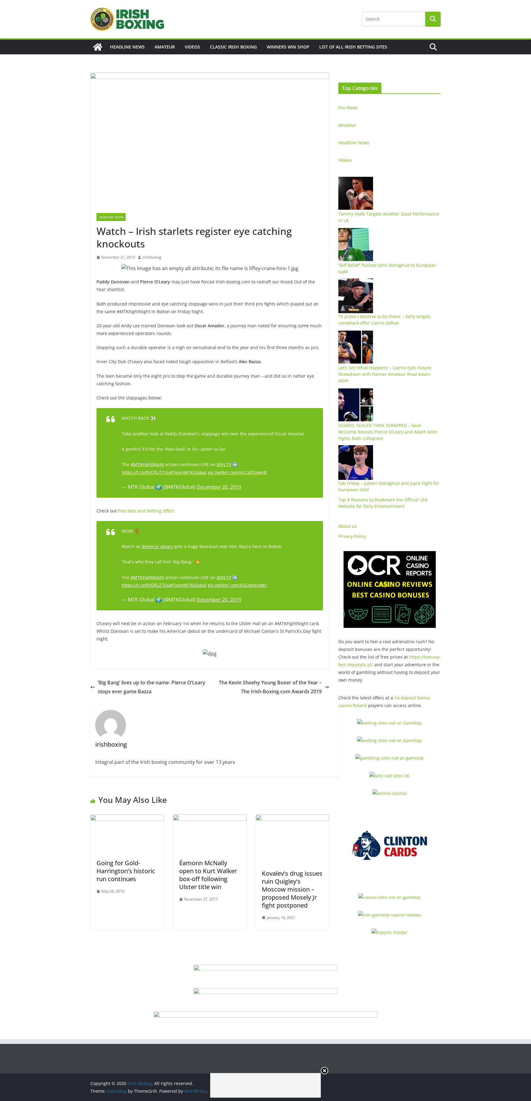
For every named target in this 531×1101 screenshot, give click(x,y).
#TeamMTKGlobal (188, 472)
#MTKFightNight (147, 464)
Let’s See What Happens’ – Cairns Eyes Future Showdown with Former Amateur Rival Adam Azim (384, 374)
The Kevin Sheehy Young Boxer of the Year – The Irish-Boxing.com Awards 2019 (270, 687)
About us (347, 526)
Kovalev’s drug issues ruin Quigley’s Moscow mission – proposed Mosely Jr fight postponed (292, 889)
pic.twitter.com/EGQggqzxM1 (237, 585)
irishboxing (152, 257)
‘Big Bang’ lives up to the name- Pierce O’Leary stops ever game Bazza (151, 687)
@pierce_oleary (157, 546)
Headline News (127, 47)
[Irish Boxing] (97, 47)
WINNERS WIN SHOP (288, 47)
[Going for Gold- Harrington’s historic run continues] (127, 818)
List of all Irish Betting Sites (353, 47)
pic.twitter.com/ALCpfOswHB (237, 472)
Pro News (348, 108)
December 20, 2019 (219, 487)
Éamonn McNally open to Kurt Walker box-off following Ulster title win (208, 875)
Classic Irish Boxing (233, 47)
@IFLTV (224, 464)
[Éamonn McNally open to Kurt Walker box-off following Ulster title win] (209, 818)
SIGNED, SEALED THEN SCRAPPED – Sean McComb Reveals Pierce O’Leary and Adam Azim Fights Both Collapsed (387, 431)
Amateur (165, 47)
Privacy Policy (352, 536)
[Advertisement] (265, 1085)
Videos (192, 47)
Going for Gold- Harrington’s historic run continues (125, 871)
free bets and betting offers (146, 511)
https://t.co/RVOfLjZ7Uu (146, 472)
